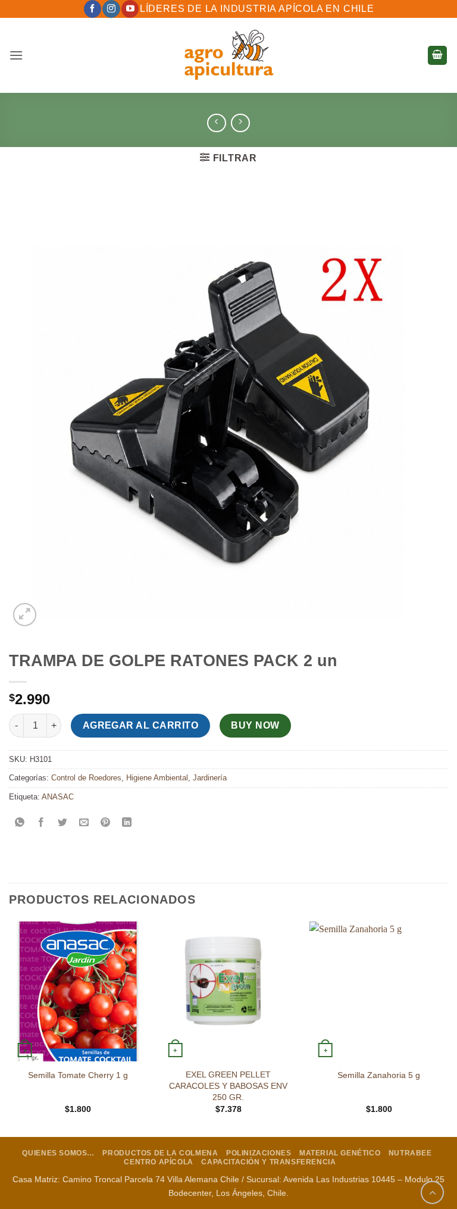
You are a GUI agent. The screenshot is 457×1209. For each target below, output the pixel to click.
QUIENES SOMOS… (58, 1153)
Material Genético (339, 1153)
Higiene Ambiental (157, 777)
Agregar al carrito (140, 725)
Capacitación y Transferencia (268, 1162)
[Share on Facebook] (41, 823)
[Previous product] (240, 123)
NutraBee (410, 1153)
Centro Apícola (158, 1162)
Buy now (255, 725)
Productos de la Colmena (160, 1153)
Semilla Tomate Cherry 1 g (78, 1075)
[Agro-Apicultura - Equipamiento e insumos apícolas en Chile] (228, 55)
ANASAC (58, 796)
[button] (16, 55)
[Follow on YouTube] (130, 9)
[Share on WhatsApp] (20, 823)
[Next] (447, 1028)
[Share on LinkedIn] (127, 823)
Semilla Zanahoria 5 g (378, 1075)
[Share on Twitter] (63, 823)
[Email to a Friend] (84, 823)
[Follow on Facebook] (92, 9)
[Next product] (216, 123)
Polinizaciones (259, 1153)
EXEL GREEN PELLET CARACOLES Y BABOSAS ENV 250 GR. (228, 1085)
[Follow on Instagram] (111, 9)
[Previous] (9, 1028)
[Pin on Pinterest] (105, 823)
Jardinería (210, 777)
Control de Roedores (86, 777)
